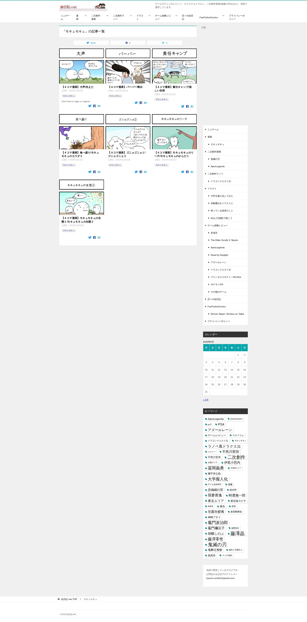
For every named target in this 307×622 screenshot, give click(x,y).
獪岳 (222, 506)
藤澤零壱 (215, 539)
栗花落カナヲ (238, 501)
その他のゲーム (218, 292)
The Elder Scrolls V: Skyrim (224, 240)
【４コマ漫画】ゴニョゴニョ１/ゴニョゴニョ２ (126, 154)
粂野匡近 (235, 528)
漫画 (77, 17)
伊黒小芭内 (232, 462)
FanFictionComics (209, 17)
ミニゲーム (65, 17)
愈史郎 (233, 490)
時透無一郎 (237, 495)
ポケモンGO (217, 284)
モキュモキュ (69, 96)
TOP (69, 599)
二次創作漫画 (95, 17)
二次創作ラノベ (118, 17)
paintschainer (236, 419)
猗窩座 (210, 506)
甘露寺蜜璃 (216, 511)
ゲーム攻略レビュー (163, 17)
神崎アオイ (214, 517)
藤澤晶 (237, 533)
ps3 (209, 424)
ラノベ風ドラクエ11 (224, 446)
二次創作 (236, 457)
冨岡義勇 (216, 468)
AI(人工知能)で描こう (221, 218)
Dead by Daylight (219, 255)
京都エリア (212, 462)
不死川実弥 (230, 452)
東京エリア (216, 501)
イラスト (140, 17)
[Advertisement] (225, 77)
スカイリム (238, 435)
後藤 (230, 484)
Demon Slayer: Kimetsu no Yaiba (227, 314)
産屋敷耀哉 (236, 511)
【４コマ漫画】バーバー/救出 (125, 87)
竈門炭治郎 (218, 522)
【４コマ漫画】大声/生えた (78, 87)
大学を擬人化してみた (222, 196)
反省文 (214, 232)
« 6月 (206, 399)
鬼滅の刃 (215, 159)
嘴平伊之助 (214, 473)
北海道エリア (236, 468)
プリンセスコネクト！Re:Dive (226, 277)
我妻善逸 (215, 495)
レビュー (212, 452)
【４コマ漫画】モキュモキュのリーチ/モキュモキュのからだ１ (174, 154)
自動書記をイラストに (222, 203)
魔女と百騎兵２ (235, 550)
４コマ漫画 (227, 555)
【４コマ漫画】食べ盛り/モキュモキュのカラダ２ (80, 154)
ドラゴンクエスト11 (221, 181)
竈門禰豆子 (216, 528)
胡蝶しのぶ (216, 533)
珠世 (234, 506)
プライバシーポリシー (237, 17)
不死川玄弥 (214, 457)
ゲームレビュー (217, 435)
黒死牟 (212, 555)
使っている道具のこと (222, 210)
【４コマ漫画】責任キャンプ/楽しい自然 (173, 89)
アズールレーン (218, 262)
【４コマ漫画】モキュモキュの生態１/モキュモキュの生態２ (81, 220)
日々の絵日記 (187, 17)
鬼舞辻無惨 (215, 549)
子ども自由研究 (214, 484)
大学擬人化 (218, 479)
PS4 (221, 424)
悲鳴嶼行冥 (215, 490)
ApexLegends (218, 166)
